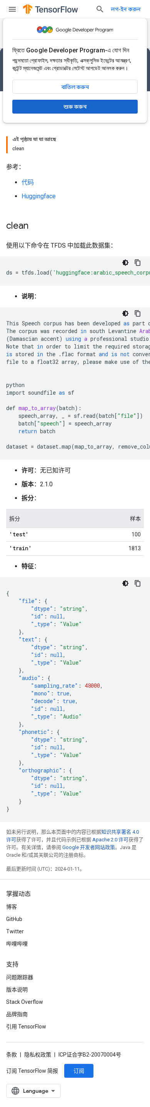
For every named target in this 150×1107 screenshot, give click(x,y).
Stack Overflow (24, 1002)
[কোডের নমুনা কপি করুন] (138, 262)
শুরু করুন (75, 106)
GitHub (14, 919)
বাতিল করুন (75, 87)
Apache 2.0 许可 (110, 839)
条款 (11, 1055)
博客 (11, 907)
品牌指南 (17, 1014)
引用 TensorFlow (26, 1026)
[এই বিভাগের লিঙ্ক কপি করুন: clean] (36, 226)
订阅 (78, 1070)
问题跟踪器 (19, 977)
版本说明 (17, 989)
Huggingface (39, 196)
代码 (28, 182)
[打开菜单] (12, 9)
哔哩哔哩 (17, 944)
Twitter (15, 931)
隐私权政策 (37, 1055)
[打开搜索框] (100, 9)
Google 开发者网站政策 (88, 847)
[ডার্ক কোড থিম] (125, 262)
